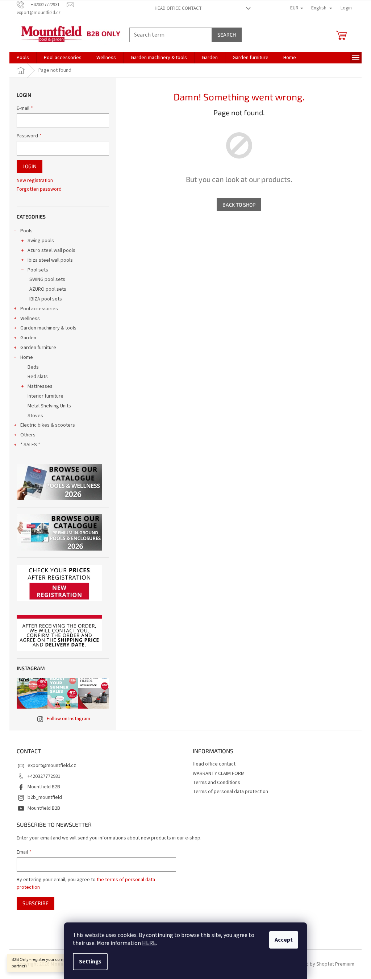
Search (226, 35)
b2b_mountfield (45, 797)
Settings (90, 962)
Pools (26, 231)
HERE (149, 943)
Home (26, 357)
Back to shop (238, 205)
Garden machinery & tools (48, 328)
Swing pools (41, 240)
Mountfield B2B (44, 787)
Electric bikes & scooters (47, 425)
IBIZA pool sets (45, 299)
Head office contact (178, 8)
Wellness (30, 318)
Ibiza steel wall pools (50, 260)
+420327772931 (44, 776)
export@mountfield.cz (52, 765)
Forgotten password (39, 189)
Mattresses (40, 386)
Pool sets (38, 270)
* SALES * (30, 444)
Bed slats (38, 376)
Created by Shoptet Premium (322, 964)
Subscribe (35, 903)
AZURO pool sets (47, 289)
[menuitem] (22, 57)
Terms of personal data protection (230, 791)
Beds (33, 367)
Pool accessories (39, 308)
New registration (35, 180)
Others (28, 435)
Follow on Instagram (68, 718)
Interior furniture (45, 396)
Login (29, 166)
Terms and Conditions (216, 782)
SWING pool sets (47, 279)
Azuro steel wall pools (51, 250)
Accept (284, 940)
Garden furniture (38, 347)
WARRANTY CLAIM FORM (219, 773)
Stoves (35, 415)
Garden (28, 337)
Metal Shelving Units (49, 406)
